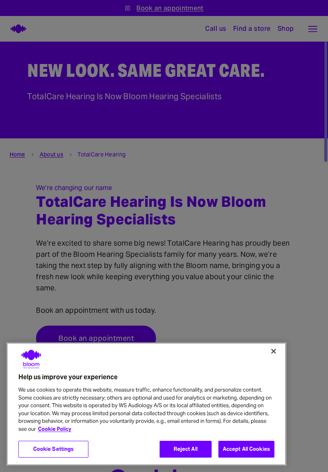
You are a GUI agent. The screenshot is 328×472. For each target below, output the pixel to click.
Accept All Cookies (246, 449)
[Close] (273, 351)
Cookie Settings (53, 449)
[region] (146, 404)
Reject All (186, 449)
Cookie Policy (54, 429)
